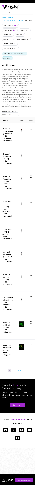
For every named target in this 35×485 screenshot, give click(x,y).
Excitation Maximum (22, 39)
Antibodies (6, 58)
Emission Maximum (9, 43)
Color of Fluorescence (9, 48)
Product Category (9, 25)
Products (10, 18)
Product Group (8, 30)
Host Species (7, 34)
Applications (7, 39)
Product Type (24, 30)
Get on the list (17, 405)
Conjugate (19, 34)
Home (4, 18)
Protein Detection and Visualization (13, 20)
